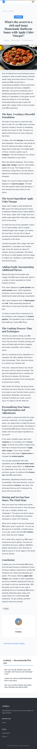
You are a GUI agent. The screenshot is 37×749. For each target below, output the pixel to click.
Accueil (4, 11)
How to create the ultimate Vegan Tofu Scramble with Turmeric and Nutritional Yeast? (18, 672)
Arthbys (6, 706)
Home (4, 722)
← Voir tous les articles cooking (13, 643)
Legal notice (6, 733)
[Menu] (33, 1)
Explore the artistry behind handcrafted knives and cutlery (18, 679)
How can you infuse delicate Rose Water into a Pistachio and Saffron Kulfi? (18, 686)
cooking (11, 11)
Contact (4, 736)
